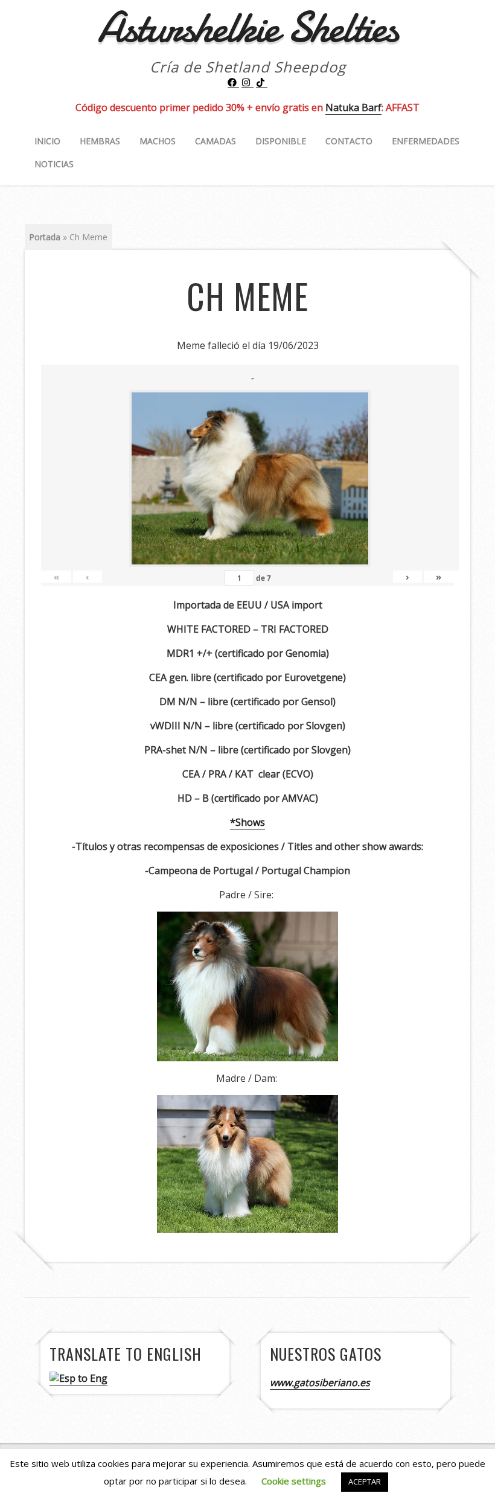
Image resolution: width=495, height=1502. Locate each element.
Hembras (100, 141)
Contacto (348, 141)
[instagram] (247, 83)
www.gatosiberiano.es (320, 1382)
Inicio (47, 141)
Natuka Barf (353, 107)
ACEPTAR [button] (364, 1481)
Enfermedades (425, 141)
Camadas (215, 141)
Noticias (54, 164)
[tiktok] (262, 83)
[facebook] (234, 83)
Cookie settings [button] (293, 1481)
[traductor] (78, 1378)
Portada (44, 237)
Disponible (280, 141)
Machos (157, 141)
